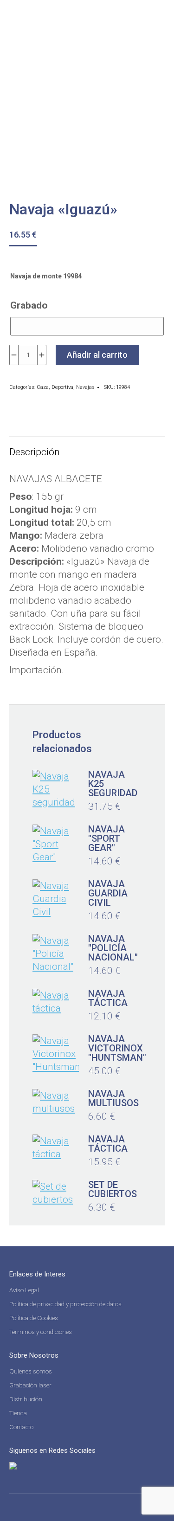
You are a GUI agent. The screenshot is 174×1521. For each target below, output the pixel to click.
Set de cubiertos (112, 1189)
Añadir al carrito (97, 355)
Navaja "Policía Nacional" (113, 948)
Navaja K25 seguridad (112, 784)
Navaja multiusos (113, 1098)
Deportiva (62, 387)
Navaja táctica (108, 998)
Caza (43, 387)
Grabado (29, 305)
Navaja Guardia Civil (108, 893)
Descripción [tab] (34, 452)
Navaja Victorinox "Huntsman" (117, 1048)
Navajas (85, 387)
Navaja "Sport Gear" (106, 838)
